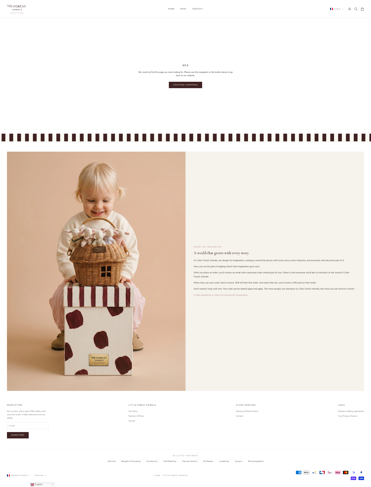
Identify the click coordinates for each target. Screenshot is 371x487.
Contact (197, 9)
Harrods (112, 461)
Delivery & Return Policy (247, 411)
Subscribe (17, 435)
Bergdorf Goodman (131, 461)
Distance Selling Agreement (351, 411)
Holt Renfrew (170, 461)
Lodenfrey (224, 461)
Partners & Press (136, 416)
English (39, 475)
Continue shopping (185, 85)
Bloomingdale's (256, 461)
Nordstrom (152, 461)
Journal (132, 420)
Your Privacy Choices (347, 416)
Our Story (133, 411)
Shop (183, 9)
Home (171, 9)
